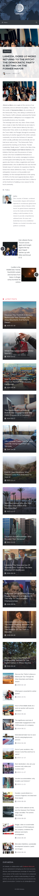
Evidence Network (28, 866)
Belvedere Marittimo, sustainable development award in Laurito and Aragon (25, 846)
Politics (7, 51)
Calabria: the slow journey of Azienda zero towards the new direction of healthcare (18, 567)
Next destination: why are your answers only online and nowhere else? (18, 505)
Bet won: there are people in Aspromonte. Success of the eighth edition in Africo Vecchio (18, 660)
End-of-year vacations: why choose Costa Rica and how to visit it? (18, 474)
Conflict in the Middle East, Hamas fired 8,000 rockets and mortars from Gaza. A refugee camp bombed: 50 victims (13, 274)
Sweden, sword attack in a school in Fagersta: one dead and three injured (25, 795)
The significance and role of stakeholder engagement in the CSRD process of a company (18, 412)
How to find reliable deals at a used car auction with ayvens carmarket (18, 381)
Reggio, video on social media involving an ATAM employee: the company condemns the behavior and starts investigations (24, 829)
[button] (36, 22)
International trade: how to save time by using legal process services (19, 443)
